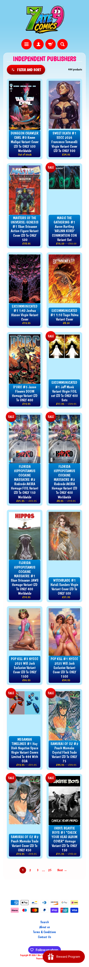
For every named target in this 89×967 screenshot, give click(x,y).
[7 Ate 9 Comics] (44, 19)
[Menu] (26, 44)
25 (50, 870)
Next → (62, 870)
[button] (26, 70)
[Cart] (50, 44)
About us (44, 927)
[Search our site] (62, 44)
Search (44, 922)
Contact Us (44, 937)
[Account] (38, 44)
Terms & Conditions (44, 932)
